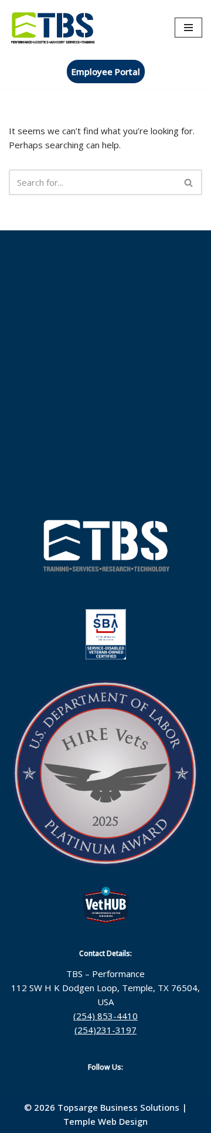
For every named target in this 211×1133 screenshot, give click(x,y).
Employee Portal (106, 71)
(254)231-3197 (105, 1030)
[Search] (189, 182)
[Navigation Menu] (188, 28)
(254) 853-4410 (105, 1016)
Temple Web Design (105, 1121)
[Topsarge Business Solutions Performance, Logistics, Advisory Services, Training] (53, 27)
